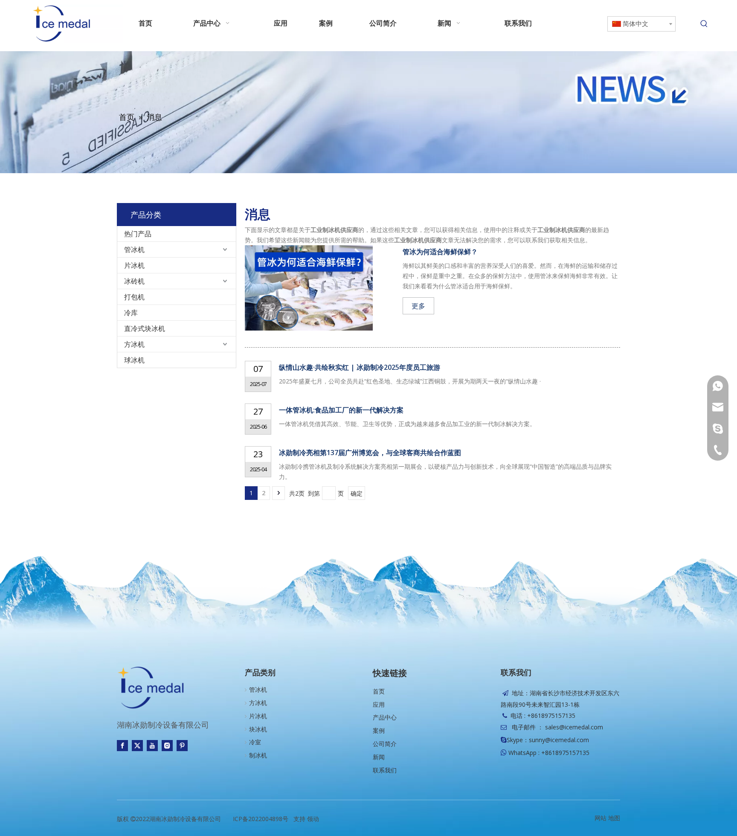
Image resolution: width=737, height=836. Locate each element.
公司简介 (385, 744)
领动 (313, 819)
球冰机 (134, 360)
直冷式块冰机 (144, 328)
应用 (379, 704)
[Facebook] (122, 745)
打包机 (134, 297)
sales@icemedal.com (574, 727)
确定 (357, 493)
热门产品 (137, 233)
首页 (379, 691)
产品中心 (385, 717)
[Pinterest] (182, 745)
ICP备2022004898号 (260, 819)
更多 (418, 306)
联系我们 (385, 770)
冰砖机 (134, 281)
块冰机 (258, 729)
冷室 (255, 742)
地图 (614, 818)
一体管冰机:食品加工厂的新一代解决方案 (341, 410)
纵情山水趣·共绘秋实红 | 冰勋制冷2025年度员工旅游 (359, 367)
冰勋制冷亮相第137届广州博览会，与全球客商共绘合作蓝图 (370, 452)
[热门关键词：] (704, 24)
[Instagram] (167, 745)
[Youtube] (152, 745)
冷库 (131, 312)
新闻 (379, 757)
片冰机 (134, 265)
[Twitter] (137, 745)
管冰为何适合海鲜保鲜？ (440, 251)
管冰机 (134, 249)
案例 (379, 730)
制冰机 (258, 755)
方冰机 (134, 344)
